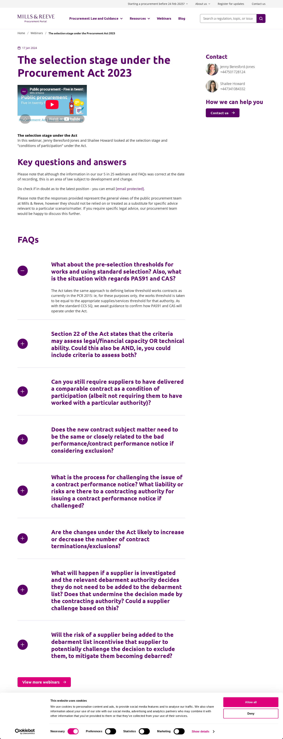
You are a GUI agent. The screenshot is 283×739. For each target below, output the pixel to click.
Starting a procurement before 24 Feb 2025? (156, 4)
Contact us (258, 4)
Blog (181, 18)
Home (21, 33)
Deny (250, 713)
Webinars (164, 18)
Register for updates (231, 4)
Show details (200, 731)
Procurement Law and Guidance (93, 18)
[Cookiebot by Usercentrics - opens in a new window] (25, 731)
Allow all (251, 702)
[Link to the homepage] (36, 18)
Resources (138, 18)
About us (201, 4)
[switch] (110, 731)
